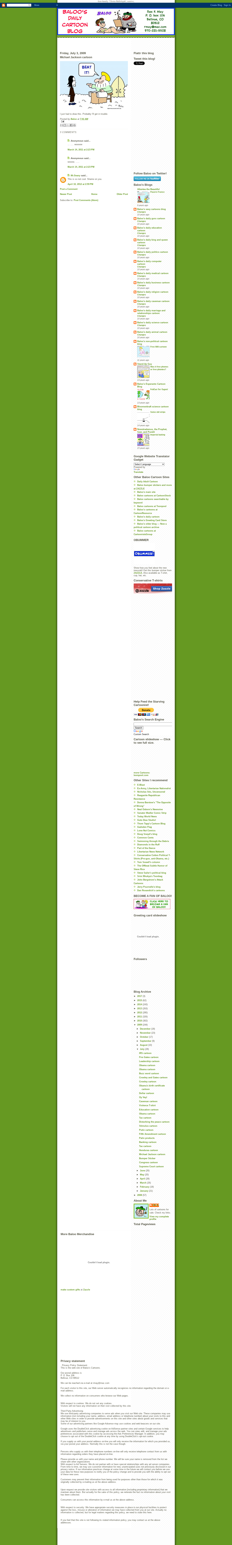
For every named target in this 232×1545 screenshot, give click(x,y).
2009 (140, 1024)
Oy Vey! (143, 1097)
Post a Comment (68, 189)
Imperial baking (157, 435)
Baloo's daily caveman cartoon (153, 301)
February (145, 1187)
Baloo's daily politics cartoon (152, 252)
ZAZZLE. (138, 573)
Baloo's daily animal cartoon (152, 332)
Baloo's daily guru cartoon (151, 218)
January (144, 1191)
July (142, 1049)
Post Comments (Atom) (86, 200)
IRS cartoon (145, 1053)
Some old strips (157, 412)
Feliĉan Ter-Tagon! (159, 389)
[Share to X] (68, 125)
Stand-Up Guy (144, 364)
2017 (140, 996)
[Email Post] (94, 121)
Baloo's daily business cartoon (153, 282)
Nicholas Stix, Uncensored (151, 792)
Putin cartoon (146, 1130)
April (143, 1178)
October (144, 1037)
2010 (140, 1020)
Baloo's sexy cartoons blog (151, 209)
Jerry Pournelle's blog (148, 887)
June (143, 1170)
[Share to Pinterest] (74, 125)
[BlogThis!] (64, 125)
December (145, 1029)
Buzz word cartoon (149, 1073)
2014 (140, 1004)
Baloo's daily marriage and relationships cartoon (151, 311)
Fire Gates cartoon (148, 1057)
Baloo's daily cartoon (148, 516)
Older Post (122, 194)
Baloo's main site (146, 492)
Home (94, 194)
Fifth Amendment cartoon (152, 1134)
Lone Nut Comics (146, 830)
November (145, 1033)
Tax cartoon (145, 1118)
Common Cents (145, 837)
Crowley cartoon (147, 1081)
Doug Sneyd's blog (147, 834)
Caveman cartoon (148, 1101)
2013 (140, 1008)
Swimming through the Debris (153, 841)
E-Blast (141, 785)
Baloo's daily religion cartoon (152, 292)
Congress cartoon (148, 1162)
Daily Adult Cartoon (147, 481)
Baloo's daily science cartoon (152, 322)
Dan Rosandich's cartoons (151, 890)
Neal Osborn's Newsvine (150, 809)
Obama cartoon (147, 1065)
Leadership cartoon (149, 1061)
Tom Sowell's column (148, 862)
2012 (140, 1012)
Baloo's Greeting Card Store (152, 520)
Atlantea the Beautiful (148, 189)
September (146, 1041)
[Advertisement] (116, 44)
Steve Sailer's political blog (151, 873)
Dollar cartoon (146, 1093)
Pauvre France (157, 192)
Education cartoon (148, 1109)
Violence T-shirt (147, 1105)
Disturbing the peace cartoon (154, 1122)
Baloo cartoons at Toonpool (151, 506)
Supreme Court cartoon (151, 1166)
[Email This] (61, 125)
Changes (141, 212)
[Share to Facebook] (71, 125)
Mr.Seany (75, 175)
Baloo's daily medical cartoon (152, 273)
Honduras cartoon (148, 1150)
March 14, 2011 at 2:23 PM (81, 149)
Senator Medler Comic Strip (151, 813)
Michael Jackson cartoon (152, 1154)
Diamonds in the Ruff (148, 844)
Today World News (147, 816)
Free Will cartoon (158, 347)
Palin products (147, 1138)
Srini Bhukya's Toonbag (149, 876)
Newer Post (66, 194)
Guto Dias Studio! (146, 820)
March (143, 1182)
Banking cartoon (147, 1142)
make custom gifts (70, 1289)
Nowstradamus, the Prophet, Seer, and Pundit (152, 430)
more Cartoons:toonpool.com (142, 773)
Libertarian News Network (150, 851)
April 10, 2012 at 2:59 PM (80, 184)
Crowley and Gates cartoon (153, 1077)
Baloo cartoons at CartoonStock (154, 495)
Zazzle (86, 1289)
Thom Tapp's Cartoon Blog (151, 823)
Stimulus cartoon (148, 1126)
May (142, 1174)
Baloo (74, 119)
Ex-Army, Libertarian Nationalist (154, 788)
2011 (140, 1016)
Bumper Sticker (147, 1158)
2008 (140, 1195)
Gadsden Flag (144, 827)
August (144, 1045)
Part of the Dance (146, 848)
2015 (140, 1000)
